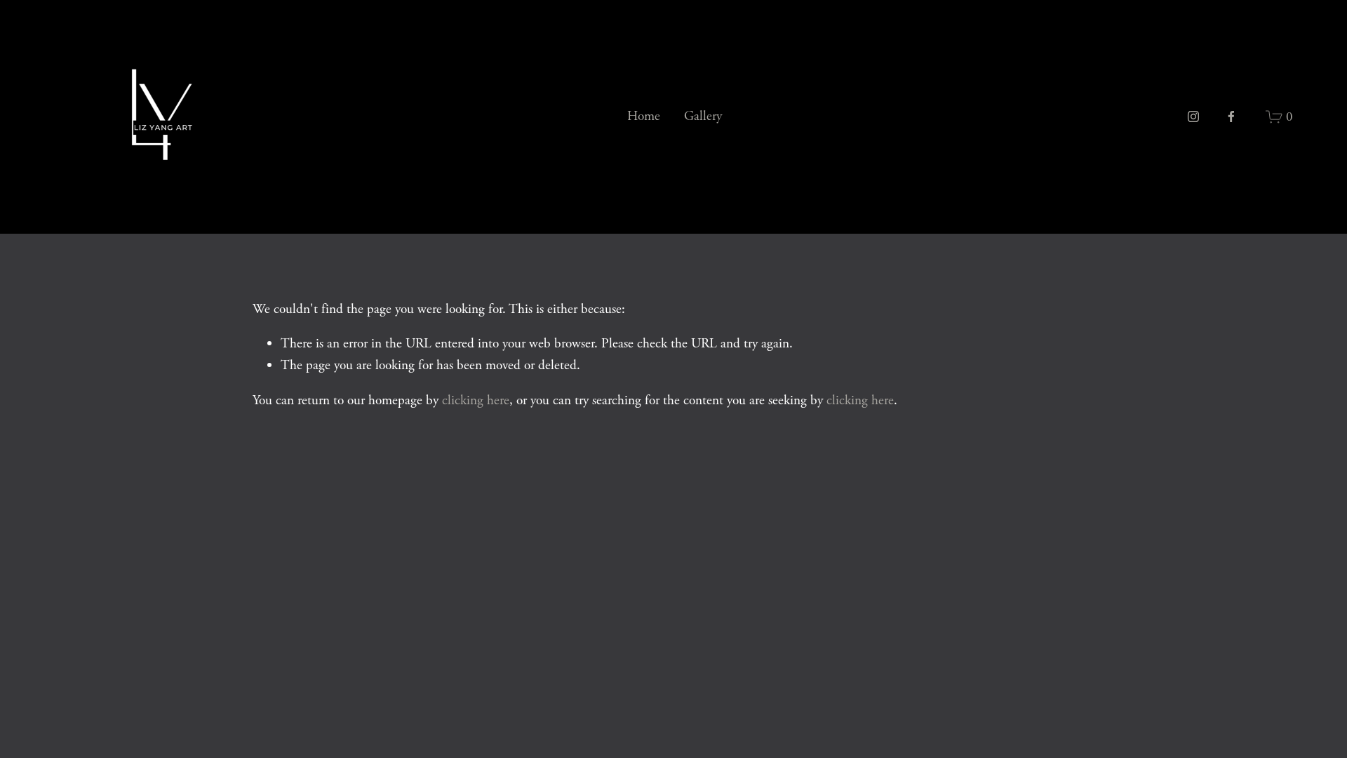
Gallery (703, 116)
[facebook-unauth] (1231, 116)
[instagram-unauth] (1193, 116)
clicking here (475, 400)
